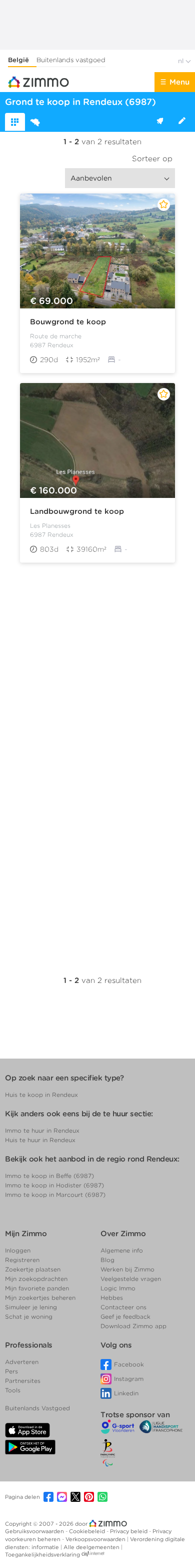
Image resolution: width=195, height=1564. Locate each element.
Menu (180, 82)
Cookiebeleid (87, 1531)
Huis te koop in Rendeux (41, 1094)
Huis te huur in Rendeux (40, 1140)
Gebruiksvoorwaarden (35, 1531)
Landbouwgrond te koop (77, 511)
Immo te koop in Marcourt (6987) (55, 1194)
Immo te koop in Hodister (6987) (54, 1185)
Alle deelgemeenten (92, 1547)
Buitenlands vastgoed (71, 60)
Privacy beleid (129, 1531)
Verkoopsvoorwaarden (96, 1539)
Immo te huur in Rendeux (42, 1130)
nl (182, 61)
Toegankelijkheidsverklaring (42, 1554)
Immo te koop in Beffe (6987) (49, 1175)
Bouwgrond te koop (68, 321)
